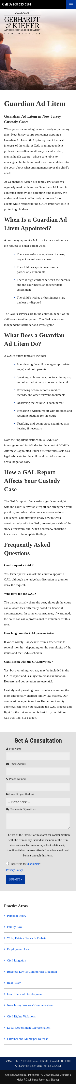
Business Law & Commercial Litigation (32, 971)
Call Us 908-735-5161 (16, 4)
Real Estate (14, 982)
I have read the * (25, 863)
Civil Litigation (16, 960)
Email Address (17, 763)
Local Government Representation (28, 1027)
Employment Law (18, 949)
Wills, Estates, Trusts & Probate (26, 938)
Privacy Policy (14, 870)
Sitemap (55, 1079)
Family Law (14, 927)
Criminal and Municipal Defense (27, 1038)
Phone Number (17, 779)
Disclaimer (33, 1074)
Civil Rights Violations (21, 1016)
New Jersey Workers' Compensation (30, 1005)
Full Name (14, 748)
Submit (15, 879)
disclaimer (33, 863)
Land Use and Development (25, 994)
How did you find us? (21, 794)
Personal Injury (16, 915)
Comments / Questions (22, 809)
